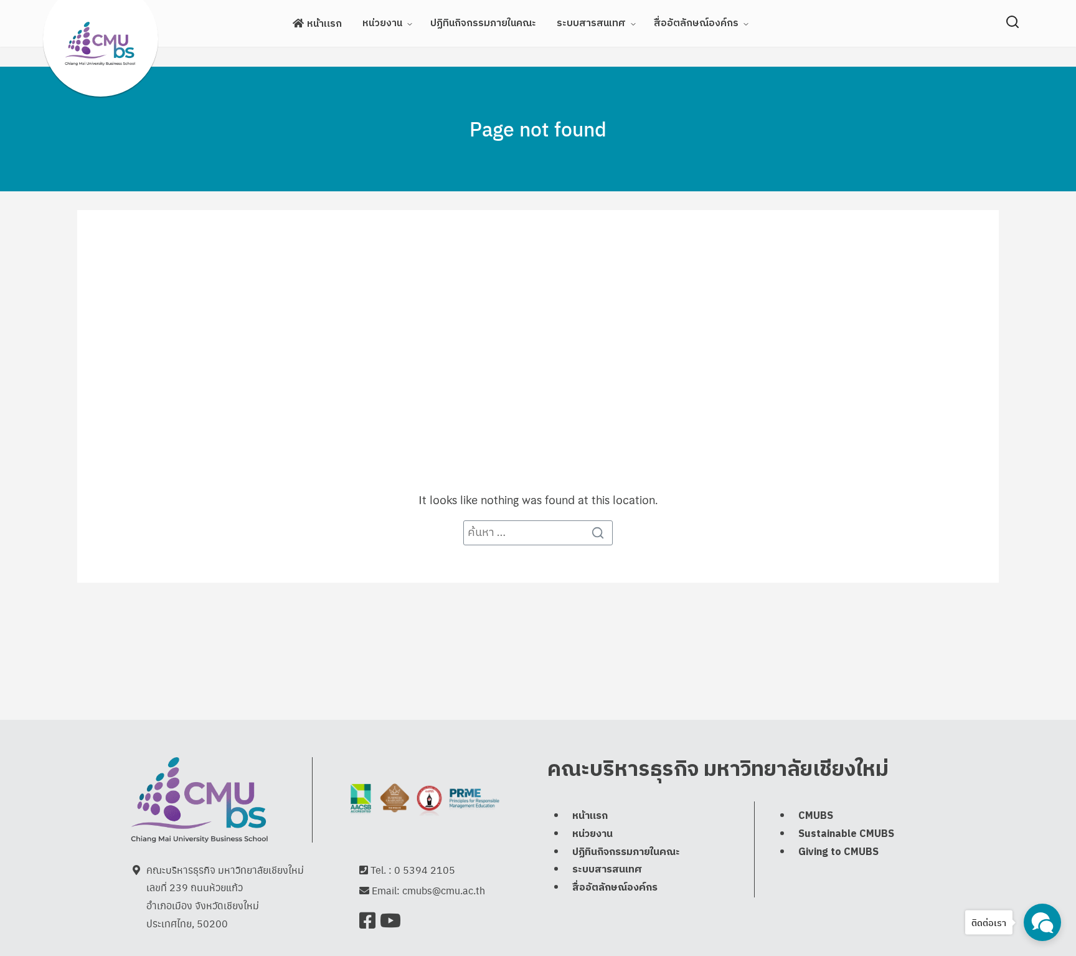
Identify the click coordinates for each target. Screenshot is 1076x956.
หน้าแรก (324, 24)
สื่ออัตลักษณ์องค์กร (696, 23)
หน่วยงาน (382, 23)
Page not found (538, 128)
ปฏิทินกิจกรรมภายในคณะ (483, 23)
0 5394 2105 (424, 870)
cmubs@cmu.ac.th (443, 890)
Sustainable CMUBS (846, 834)
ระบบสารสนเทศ (591, 23)
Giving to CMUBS (838, 852)
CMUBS (815, 816)
